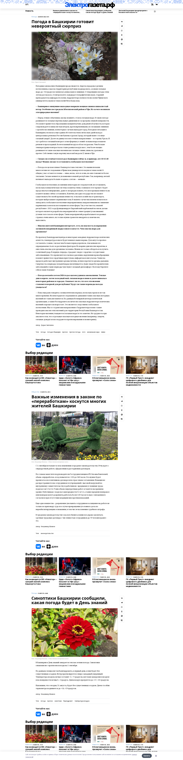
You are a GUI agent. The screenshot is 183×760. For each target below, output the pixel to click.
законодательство (47, 533)
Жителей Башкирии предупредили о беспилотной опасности (133, 11)
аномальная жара (93, 332)
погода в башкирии (53, 332)
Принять (146, 756)
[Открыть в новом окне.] (40, 345)
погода (43, 332)
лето (83, 332)
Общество (35, 392)
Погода (34, 17)
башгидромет (68, 701)
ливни (103, 332)
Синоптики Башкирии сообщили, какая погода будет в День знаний (99, 11)
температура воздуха (81, 701)
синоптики (58, 701)
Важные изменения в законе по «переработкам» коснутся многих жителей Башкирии (66, 11)
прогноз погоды (74, 332)
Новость (29, 11)
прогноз (65, 332)
